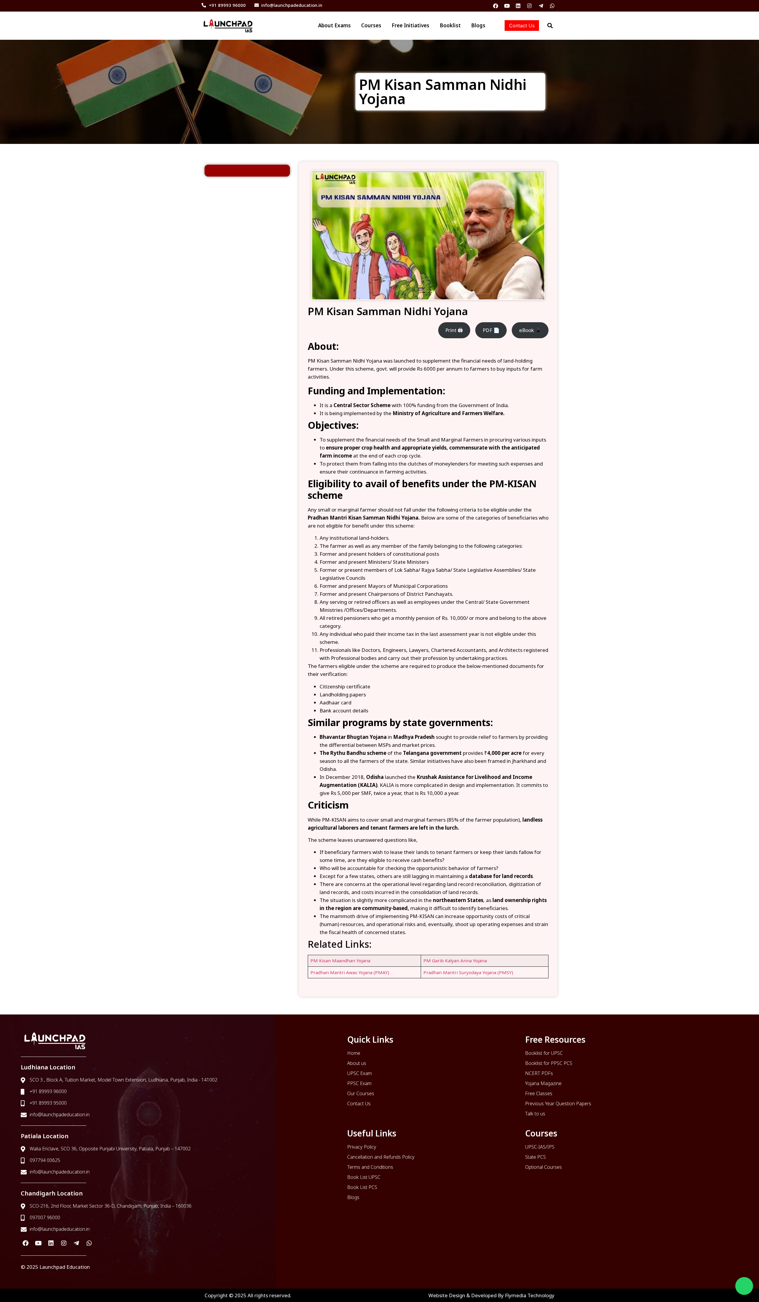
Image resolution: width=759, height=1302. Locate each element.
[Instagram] (529, 6)
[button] (744, 1286)
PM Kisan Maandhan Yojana (340, 960)
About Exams (304, 25)
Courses (349, 25)
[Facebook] (496, 6)
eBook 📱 (530, 330)
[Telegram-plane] (541, 6)
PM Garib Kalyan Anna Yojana (455, 960)
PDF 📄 (491, 330)
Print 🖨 (454, 330)
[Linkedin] (518, 6)
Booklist (442, 25)
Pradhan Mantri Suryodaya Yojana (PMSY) (468, 972)
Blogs (478, 25)
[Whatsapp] (552, 6)
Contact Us (522, 25)
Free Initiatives (395, 25)
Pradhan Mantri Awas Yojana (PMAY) (349, 972)
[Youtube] (507, 6)
